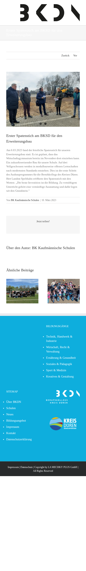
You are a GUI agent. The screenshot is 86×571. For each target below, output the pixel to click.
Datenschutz (26, 467)
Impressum (13, 467)
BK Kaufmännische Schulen (25, 200)
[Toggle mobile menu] (8, 6)
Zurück (65, 55)
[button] (9, 291)
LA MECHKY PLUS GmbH (62, 467)
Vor (75, 55)
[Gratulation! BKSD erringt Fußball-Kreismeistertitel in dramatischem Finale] (22, 280)
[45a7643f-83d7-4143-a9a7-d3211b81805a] (43, 99)
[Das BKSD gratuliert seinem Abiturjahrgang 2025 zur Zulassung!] (64, 280)
